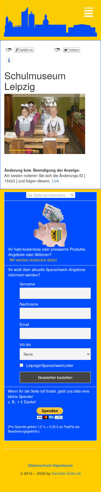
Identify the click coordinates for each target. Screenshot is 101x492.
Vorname (27, 284)
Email (24, 324)
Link (55, 180)
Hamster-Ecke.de (66, 473)
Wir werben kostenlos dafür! (33, 259)
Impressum (63, 465)
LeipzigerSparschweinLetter (49, 365)
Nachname (29, 304)
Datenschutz (39, 465)
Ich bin (25, 344)
